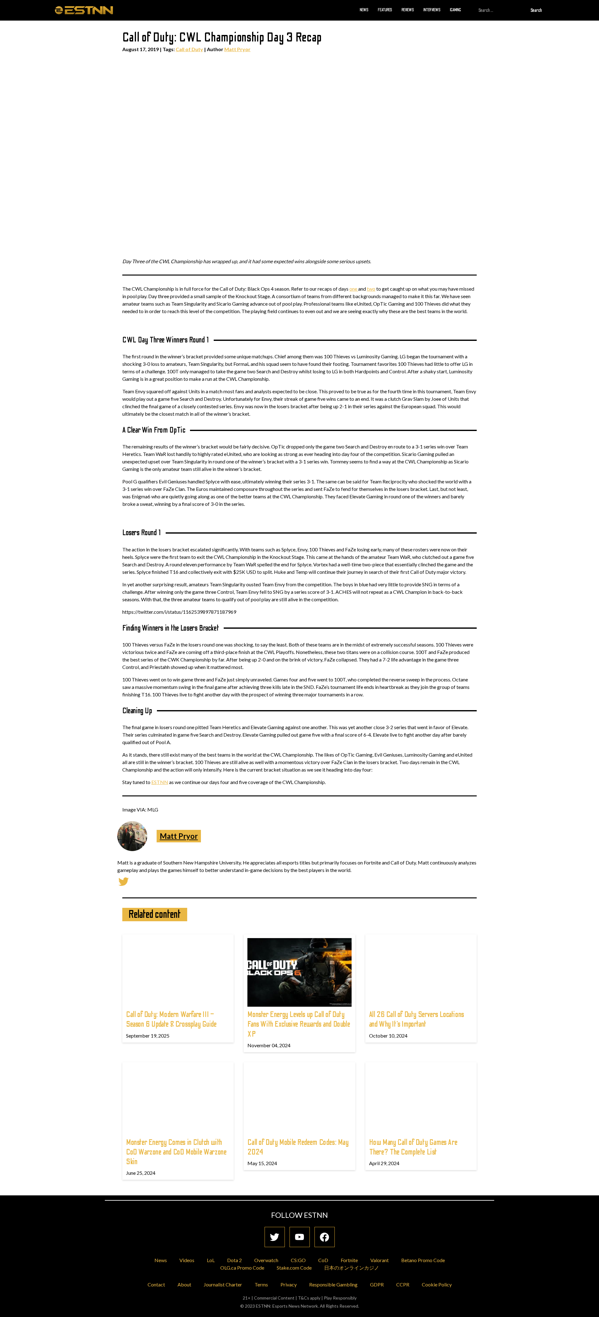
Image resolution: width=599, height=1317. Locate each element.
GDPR (377, 1284)
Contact (156, 1284)
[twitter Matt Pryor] (123, 881)
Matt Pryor (237, 49)
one (353, 289)
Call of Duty (189, 49)
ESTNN (159, 782)
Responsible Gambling (333, 1284)
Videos (186, 1260)
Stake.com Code (294, 1268)
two (371, 289)
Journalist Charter (223, 1284)
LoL (211, 1260)
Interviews (432, 10)
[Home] (84, 10)
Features (385, 10)
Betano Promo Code (423, 1260)
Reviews (408, 10)
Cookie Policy (437, 1284)
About (184, 1284)
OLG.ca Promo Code (242, 1268)
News (364, 10)
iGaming (455, 10)
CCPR (402, 1284)
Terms (261, 1284)
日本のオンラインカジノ (351, 1268)
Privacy (288, 1284)
